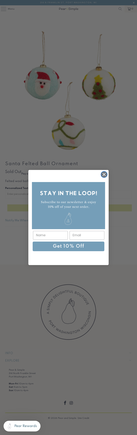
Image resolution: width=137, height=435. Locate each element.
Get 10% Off (68, 246)
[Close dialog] (104, 174)
